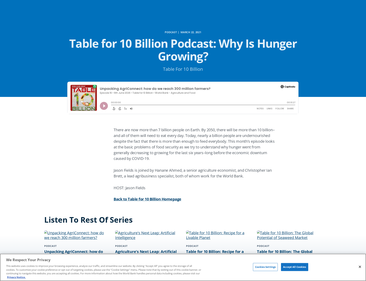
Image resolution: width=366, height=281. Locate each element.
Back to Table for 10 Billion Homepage (147, 199)
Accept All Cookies (294, 267)
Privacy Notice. (16, 277)
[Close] (360, 267)
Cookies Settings (265, 267)
